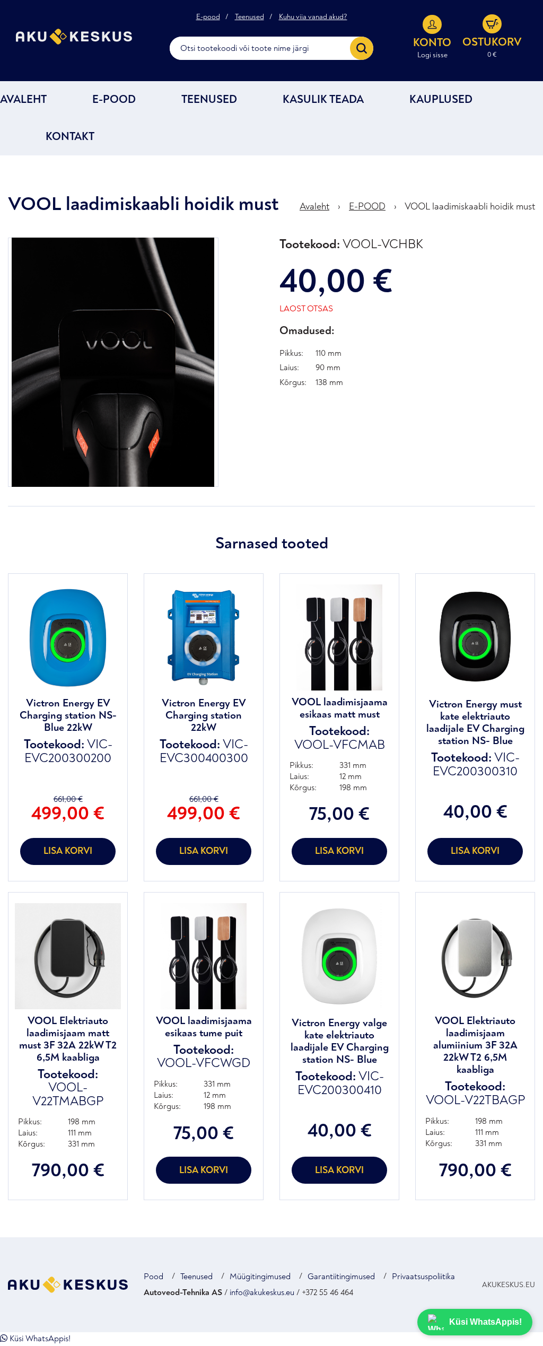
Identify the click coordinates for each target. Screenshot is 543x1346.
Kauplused (440, 99)
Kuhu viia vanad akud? (313, 17)
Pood (153, 1276)
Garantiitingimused (341, 1276)
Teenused (249, 17)
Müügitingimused (260, 1276)
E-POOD (114, 99)
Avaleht (23, 99)
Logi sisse (432, 55)
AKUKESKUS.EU (508, 1284)
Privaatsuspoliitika (423, 1276)
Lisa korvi (67, 851)
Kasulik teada (323, 99)
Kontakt (70, 136)
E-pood (208, 17)
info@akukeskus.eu (262, 1292)
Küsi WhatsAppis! (39, 1338)
